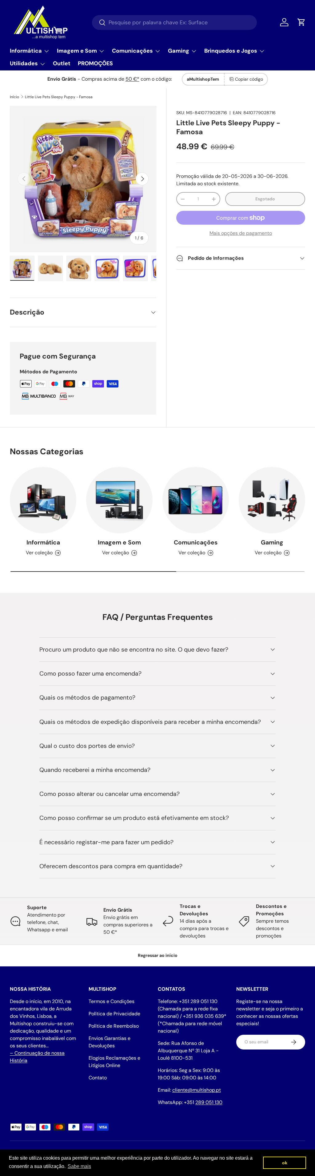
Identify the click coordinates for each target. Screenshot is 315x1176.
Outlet (61, 63)
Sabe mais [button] (79, 1166)
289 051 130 (208, 1102)
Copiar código (249, 79)
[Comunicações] (196, 500)
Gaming (272, 542)
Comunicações (195, 542)
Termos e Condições (111, 1001)
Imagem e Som (119, 542)
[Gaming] (272, 500)
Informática (43, 542)
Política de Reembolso (114, 1026)
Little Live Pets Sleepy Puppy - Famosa (59, 96)
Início (14, 96)
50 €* (132, 79)
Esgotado (265, 199)
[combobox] (174, 22)
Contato (98, 1077)
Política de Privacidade (114, 1013)
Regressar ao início (157, 955)
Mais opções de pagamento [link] (240, 233)
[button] (301, 22)
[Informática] (43, 500)
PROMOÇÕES (95, 63)
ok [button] (284, 1162)
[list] (83, 179)
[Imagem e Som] (119, 500)
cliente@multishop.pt (196, 1090)
